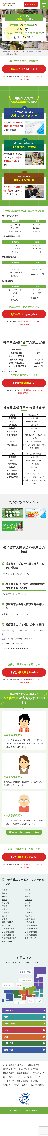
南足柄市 (28, 916)
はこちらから (23, 69)
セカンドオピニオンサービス (28, 1077)
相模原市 (5, 893)
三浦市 (4, 906)
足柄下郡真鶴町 (31, 935)
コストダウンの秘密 (17, 1065)
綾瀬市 (4, 919)
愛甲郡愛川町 (30, 938)
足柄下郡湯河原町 (9, 938)
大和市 (27, 909)
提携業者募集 (22, 1081)
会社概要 (34, 1081)
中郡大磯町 (29, 922)
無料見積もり (31, 4)
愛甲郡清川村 (7, 942)
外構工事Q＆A (38, 1073)
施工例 (24, 1085)
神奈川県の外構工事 (35, 51)
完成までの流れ (23, 1073)
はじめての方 (33, 1065)
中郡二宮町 (6, 925)
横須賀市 (28, 893)
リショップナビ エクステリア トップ (13, 51)
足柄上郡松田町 (31, 929)
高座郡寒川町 (7, 922)
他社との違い (8, 1073)
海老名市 (28, 913)
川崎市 (27, 890)
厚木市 (4, 909)
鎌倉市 (27, 896)
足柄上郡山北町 (8, 932)
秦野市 (27, 906)
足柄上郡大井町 (8, 929)
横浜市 (4, 890)
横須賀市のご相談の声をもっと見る (23, 832)
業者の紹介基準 (9, 1069)
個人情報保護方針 (37, 1085)
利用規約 (6, 1085)
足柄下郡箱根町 (8, 935)
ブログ (16, 1085)
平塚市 (4, 896)
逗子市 (27, 903)
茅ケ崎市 (5, 903)
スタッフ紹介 (8, 1077)
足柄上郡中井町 (31, 925)
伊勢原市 (5, 913)
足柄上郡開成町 (31, 932)
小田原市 (28, 900)
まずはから (23, 382)
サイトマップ (8, 1081)
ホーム (4, 1065)
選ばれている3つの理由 (28, 1069)
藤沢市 (4, 900)
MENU (44, 6)
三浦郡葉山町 (30, 919)
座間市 (4, 916)
